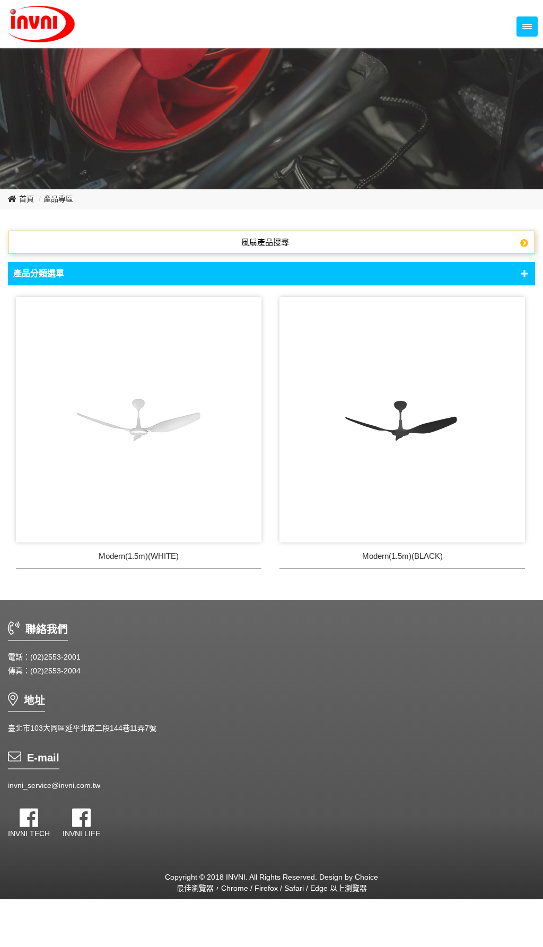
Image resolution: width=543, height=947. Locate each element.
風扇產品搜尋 (265, 242)
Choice (366, 877)
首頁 (26, 199)
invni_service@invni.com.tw (54, 785)
